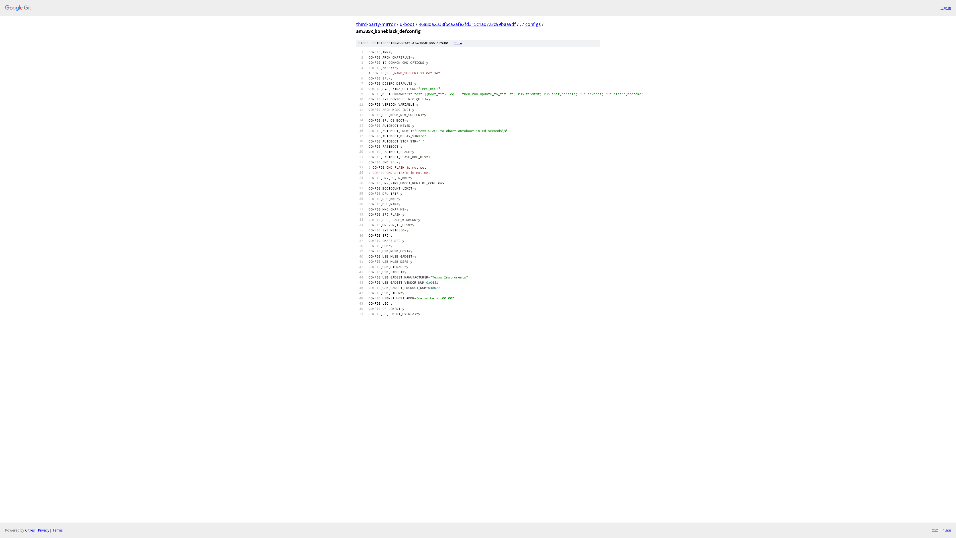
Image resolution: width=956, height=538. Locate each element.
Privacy (43, 530)
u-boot (407, 24)
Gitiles (30, 530)
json (947, 530)
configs (533, 24)
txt (935, 530)
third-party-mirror (376, 24)
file (458, 43)
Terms (57, 530)
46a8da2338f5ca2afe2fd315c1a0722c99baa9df (467, 24)
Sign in (946, 7)
